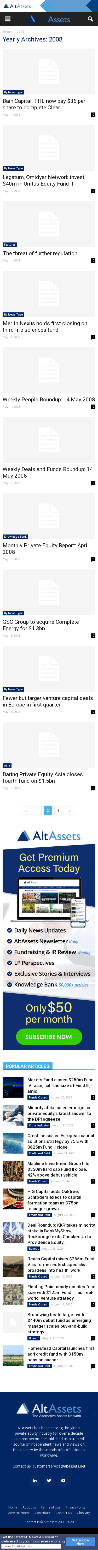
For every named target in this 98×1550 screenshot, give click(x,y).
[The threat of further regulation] (49, 224)
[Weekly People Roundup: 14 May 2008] (49, 370)
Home (7, 31)
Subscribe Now (80, 1542)
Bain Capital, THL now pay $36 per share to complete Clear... (44, 104)
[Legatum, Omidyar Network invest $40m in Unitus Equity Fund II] (49, 148)
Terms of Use (51, 1507)
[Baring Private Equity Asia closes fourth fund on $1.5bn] (49, 745)
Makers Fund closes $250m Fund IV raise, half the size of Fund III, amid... (60, 1085)
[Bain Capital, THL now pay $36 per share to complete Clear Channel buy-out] (49, 71)
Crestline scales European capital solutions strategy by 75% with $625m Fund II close (60, 1141)
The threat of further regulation (40, 253)
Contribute (43, 1513)
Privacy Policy (75, 1507)
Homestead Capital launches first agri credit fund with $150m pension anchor (60, 1354)
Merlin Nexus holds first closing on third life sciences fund (45, 326)
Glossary (83, 1513)
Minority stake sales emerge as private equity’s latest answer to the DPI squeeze (59, 1113)
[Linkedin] (35, 1481)
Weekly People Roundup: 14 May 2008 (49, 399)
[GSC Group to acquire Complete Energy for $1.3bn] (49, 592)
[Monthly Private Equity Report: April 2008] (49, 516)
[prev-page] (26, 810)
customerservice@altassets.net (59, 1466)
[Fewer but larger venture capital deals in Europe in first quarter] (49, 669)
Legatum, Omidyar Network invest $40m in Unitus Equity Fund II (43, 180)
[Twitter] (49, 1481)
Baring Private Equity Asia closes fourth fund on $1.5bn (43, 777)
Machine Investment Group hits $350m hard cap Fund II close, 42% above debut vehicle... (58, 1169)
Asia (7, 765)
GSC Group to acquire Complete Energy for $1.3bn (41, 625)
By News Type (13, 92)
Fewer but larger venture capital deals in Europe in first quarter (48, 701)
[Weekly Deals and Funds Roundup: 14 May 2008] (49, 440)
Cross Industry (39, 1125)
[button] (8, 19)
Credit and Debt (39, 1153)
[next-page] (69, 810)
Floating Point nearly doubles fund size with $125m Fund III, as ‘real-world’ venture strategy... (61, 1292)
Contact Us (64, 1513)
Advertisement (19, 1513)
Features (10, 244)
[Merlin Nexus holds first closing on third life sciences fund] (49, 294)
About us (29, 1507)
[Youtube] (63, 1481)
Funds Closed (38, 1097)
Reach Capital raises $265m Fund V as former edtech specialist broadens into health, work (60, 1264)
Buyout (34, 1248)
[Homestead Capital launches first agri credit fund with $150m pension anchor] (13, 1355)
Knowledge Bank (15, 536)
